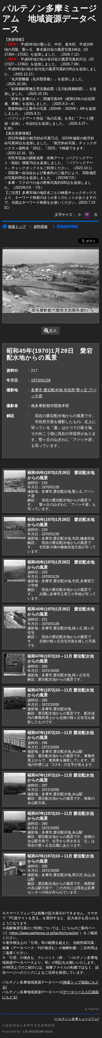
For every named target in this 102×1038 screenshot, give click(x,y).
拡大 (53, 331)
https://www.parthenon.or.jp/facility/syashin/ (44, 933)
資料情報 (40, 227)
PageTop (93, 1008)
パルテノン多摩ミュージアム (76, 1018)
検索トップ (17, 227)
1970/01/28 (41, 380)
